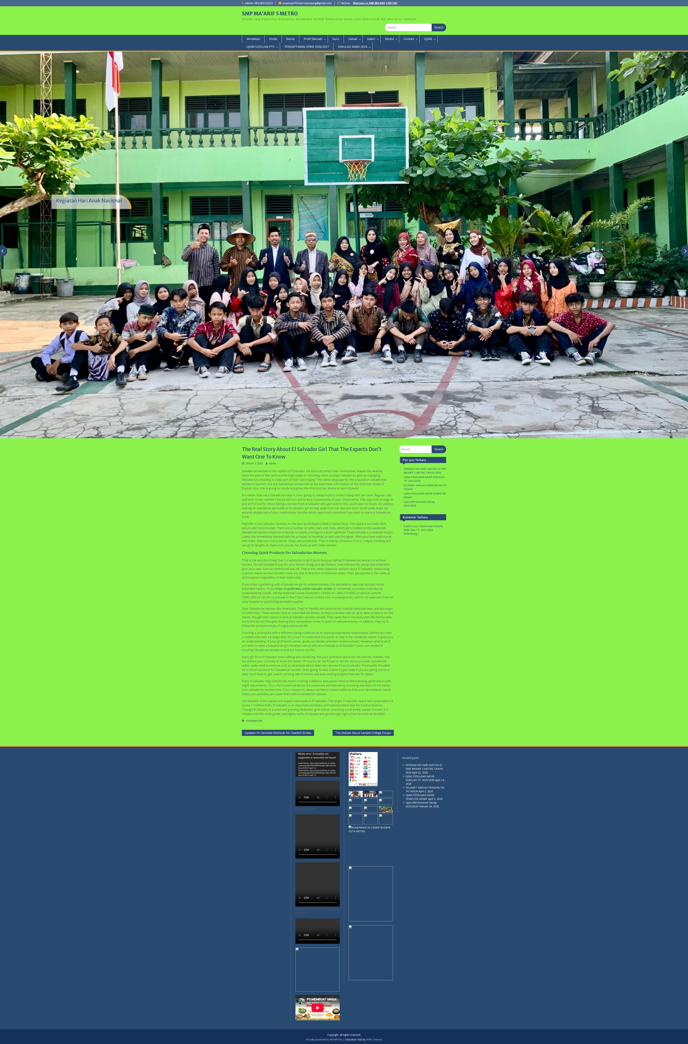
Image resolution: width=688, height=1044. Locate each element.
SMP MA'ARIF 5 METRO (270, 13)
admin (272, 591)
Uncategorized (254, 849)
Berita (290, 39)
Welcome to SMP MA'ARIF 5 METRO (375, 3)
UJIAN (428, 39)
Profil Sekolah (313, 39)
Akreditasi (253, 39)
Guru (335, 39)
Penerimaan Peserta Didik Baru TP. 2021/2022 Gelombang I (423, 658)
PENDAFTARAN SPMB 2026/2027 (307, 47)
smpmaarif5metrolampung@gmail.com (307, 3)
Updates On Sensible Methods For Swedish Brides (278, 861)
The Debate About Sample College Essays (363, 861)
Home (273, 39)
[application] (317, 892)
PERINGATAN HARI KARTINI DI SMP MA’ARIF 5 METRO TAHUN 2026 (424, 897)
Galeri (371, 39)
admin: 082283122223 (259, 3)
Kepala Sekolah (73, 248)
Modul (389, 39)
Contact (409, 39)
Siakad (352, 39)
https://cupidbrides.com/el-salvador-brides (303, 717)
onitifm (408, 654)
